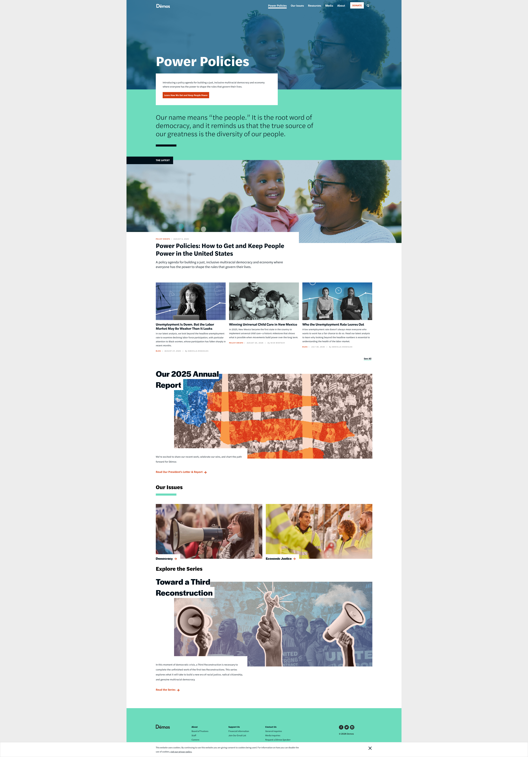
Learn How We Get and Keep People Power (186, 95)
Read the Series (165, 690)
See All (367, 358)
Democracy (164, 558)
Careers (195, 739)
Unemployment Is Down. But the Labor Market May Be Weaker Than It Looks (185, 326)
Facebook (341, 727)
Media (329, 5)
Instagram (352, 727)
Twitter (346, 727)
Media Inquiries (272, 735)
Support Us (234, 726)
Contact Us (271, 726)
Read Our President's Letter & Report (179, 472)
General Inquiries (273, 731)
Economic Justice (279, 558)
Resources (314, 5)
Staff (194, 735)
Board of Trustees (200, 731)
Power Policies (277, 5)
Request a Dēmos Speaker (278, 739)
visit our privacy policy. (181, 751)
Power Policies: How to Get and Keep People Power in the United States (220, 249)
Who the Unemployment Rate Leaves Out (333, 324)
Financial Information (238, 731)
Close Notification (364, 749)
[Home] (163, 9)
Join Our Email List (237, 735)
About (341, 5)
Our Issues (297, 5)
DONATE (357, 5)
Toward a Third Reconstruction (184, 587)
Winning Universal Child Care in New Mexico (263, 324)
